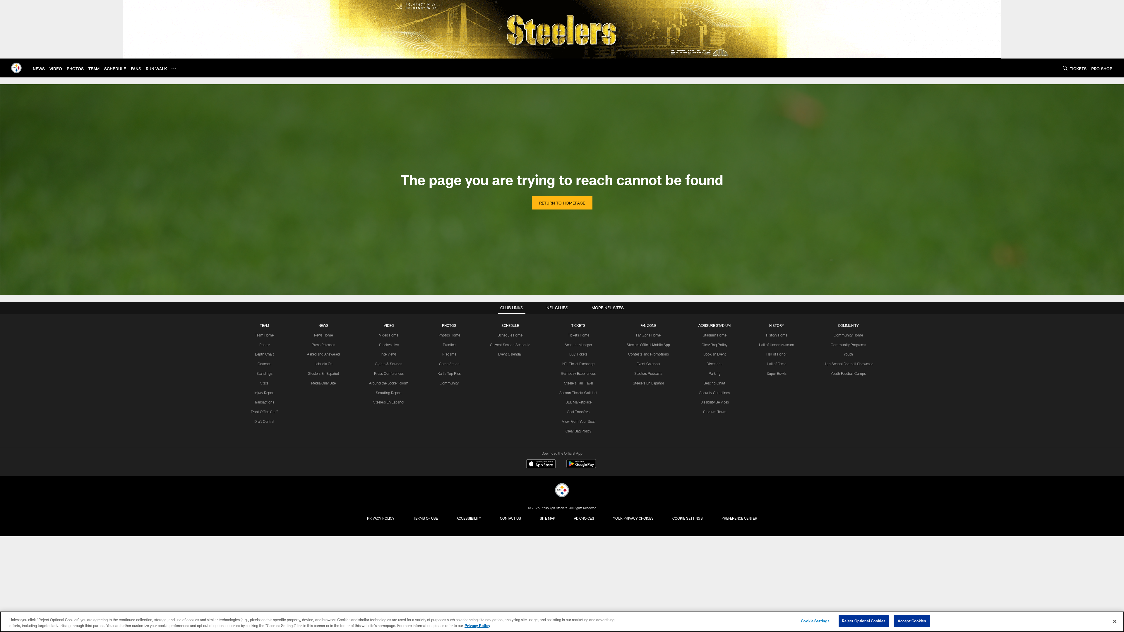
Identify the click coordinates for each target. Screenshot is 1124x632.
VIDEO (389, 325)
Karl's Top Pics (449, 373)
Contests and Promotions (648, 354)
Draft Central (264, 421)
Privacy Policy (381, 518)
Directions (714, 364)
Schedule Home (510, 335)
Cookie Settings (687, 518)
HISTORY (776, 325)
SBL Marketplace (579, 402)
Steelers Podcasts (648, 373)
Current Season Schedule (510, 345)
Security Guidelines (714, 393)
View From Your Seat (578, 421)
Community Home (848, 335)
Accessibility (469, 518)
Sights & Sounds (388, 364)
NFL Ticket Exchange (578, 364)
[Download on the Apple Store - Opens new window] (541, 464)
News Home (323, 335)
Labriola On (324, 364)
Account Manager (578, 345)
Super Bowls (777, 373)
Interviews (389, 354)
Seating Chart (714, 383)
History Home (776, 335)
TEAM (264, 325)
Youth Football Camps (848, 373)
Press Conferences (389, 373)
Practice (449, 345)
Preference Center (739, 518)
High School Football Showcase (848, 364)
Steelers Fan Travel (578, 383)
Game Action (449, 364)
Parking (715, 373)
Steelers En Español (323, 373)
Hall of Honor (776, 354)
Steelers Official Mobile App (648, 345)
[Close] (1114, 621)
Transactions (264, 402)
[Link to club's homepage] (16, 68)
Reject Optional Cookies (863, 621)
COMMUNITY (848, 325)
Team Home (264, 335)
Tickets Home (578, 335)
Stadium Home (715, 335)
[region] (562, 621)
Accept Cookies (912, 621)
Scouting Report (389, 393)
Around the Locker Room (388, 383)
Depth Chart (264, 354)
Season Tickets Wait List (578, 393)
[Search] (1065, 68)
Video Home (388, 335)
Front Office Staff (264, 412)
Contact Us (510, 518)
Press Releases (323, 345)
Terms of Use (425, 518)
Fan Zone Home (648, 335)
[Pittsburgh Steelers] (562, 491)
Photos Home (449, 335)
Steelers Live (389, 345)
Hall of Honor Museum (776, 345)
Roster (264, 345)
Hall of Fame (776, 364)
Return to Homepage (562, 202)
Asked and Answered (323, 354)
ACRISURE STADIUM (714, 325)
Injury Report (264, 393)
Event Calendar (510, 354)
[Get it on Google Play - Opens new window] (581, 466)
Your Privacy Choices (633, 518)
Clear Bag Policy (578, 431)
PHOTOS (449, 325)
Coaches (264, 364)
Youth (848, 354)
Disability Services (714, 402)
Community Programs (848, 345)
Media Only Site (323, 383)
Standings (264, 373)
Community (449, 383)
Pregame (449, 354)
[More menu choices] (174, 68)
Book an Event (714, 354)
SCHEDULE (510, 325)
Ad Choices (584, 518)
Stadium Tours (714, 412)
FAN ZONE (648, 325)
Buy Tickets (578, 354)
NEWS (323, 325)
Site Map (547, 518)
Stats (264, 383)
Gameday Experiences (578, 373)
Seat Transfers (578, 412)
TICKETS (578, 325)
